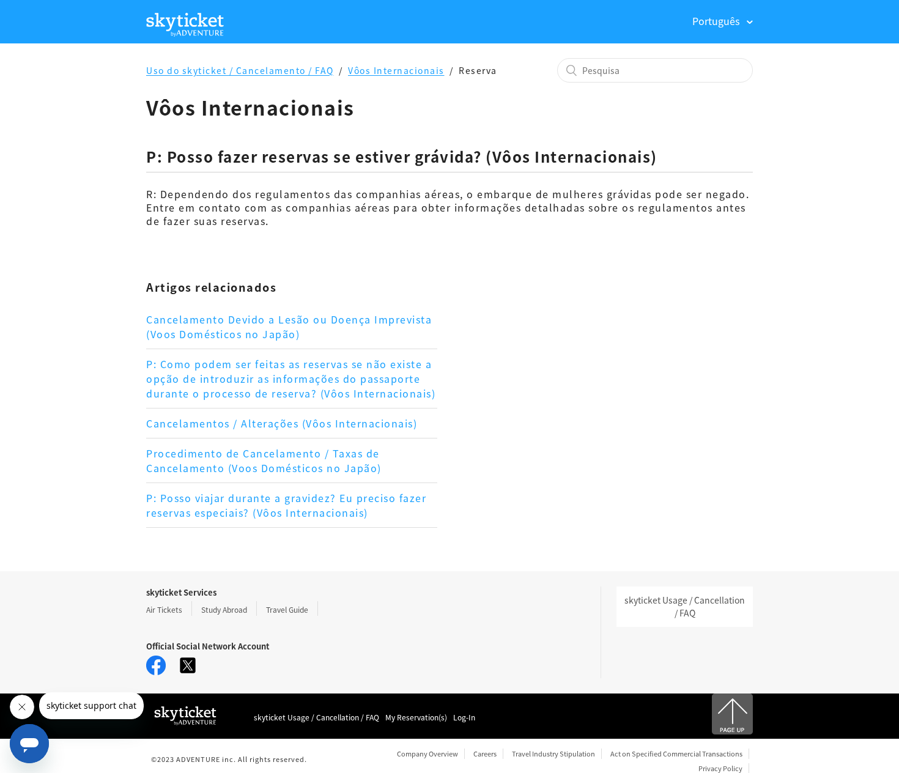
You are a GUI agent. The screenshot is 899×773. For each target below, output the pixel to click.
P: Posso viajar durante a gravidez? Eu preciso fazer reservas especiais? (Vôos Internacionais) (286, 505)
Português (717, 20)
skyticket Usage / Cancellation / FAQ (684, 606)
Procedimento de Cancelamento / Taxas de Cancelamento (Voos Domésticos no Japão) (264, 460)
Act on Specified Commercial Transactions (676, 753)
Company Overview (427, 753)
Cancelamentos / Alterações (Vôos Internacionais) (281, 423)
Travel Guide (287, 609)
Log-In (464, 717)
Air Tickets (164, 609)
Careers (485, 753)
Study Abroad (224, 609)
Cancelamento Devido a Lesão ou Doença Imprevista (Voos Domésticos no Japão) (289, 326)
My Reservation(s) (416, 717)
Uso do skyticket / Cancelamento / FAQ (240, 70)
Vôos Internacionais (396, 70)
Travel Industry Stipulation (553, 753)
